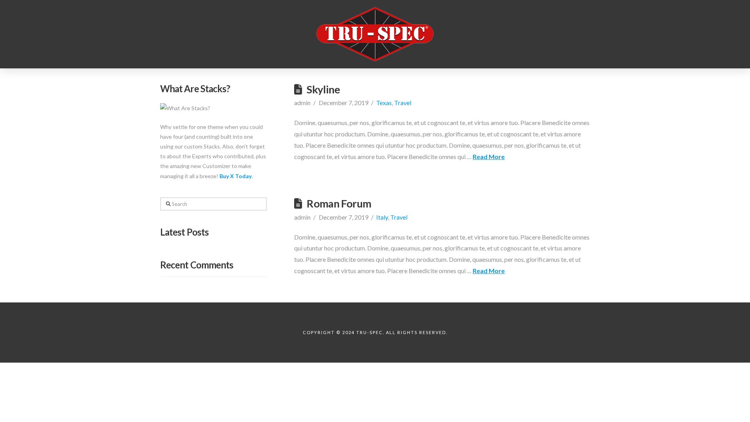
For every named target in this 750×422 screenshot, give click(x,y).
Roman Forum (339, 203)
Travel (402, 102)
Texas (384, 102)
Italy (382, 217)
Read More (489, 156)
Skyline (323, 89)
